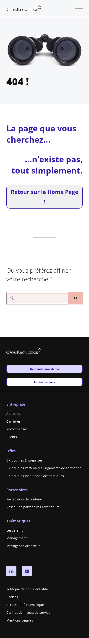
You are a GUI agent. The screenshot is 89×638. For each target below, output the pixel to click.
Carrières (13, 421)
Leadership (15, 530)
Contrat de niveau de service (28, 612)
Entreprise (15, 404)
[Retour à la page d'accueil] (24, 7)
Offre (11, 450)
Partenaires (17, 489)
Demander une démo (44, 369)
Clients (11, 437)
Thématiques (18, 521)
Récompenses (17, 429)
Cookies (12, 597)
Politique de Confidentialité (27, 589)
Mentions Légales (19, 620)
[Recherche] (75, 298)
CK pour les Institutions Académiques (35, 476)
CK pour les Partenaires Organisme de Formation (43, 468)
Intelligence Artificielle (23, 546)
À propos (13, 413)
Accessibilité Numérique (25, 605)
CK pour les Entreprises (24, 460)
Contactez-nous (44, 382)
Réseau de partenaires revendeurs (33, 507)
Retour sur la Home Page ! (44, 196)
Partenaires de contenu (24, 499)
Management (16, 538)
